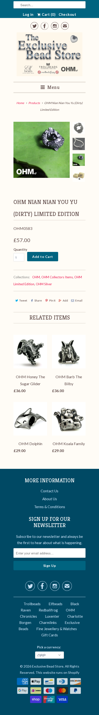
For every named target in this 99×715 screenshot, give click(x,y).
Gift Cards (49, 635)
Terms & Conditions (49, 507)
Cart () (48, 14)
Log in (28, 14)
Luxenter (52, 616)
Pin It (52, 300)
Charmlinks (48, 622)
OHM (36, 277)
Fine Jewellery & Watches (56, 629)
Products (34, 103)
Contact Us (49, 491)
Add (65, 300)
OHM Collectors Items (57, 277)
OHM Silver (44, 284)
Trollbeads (32, 604)
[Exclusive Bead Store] (50, 55)
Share (38, 300)
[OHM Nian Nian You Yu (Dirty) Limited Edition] (41, 150)
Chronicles (28, 616)
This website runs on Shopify (57, 672)
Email (78, 300)
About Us (49, 499)
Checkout (67, 14)
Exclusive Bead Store (47, 666)
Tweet (23, 300)
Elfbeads (55, 604)
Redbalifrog (48, 610)
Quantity (20, 249)
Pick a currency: (49, 647)
